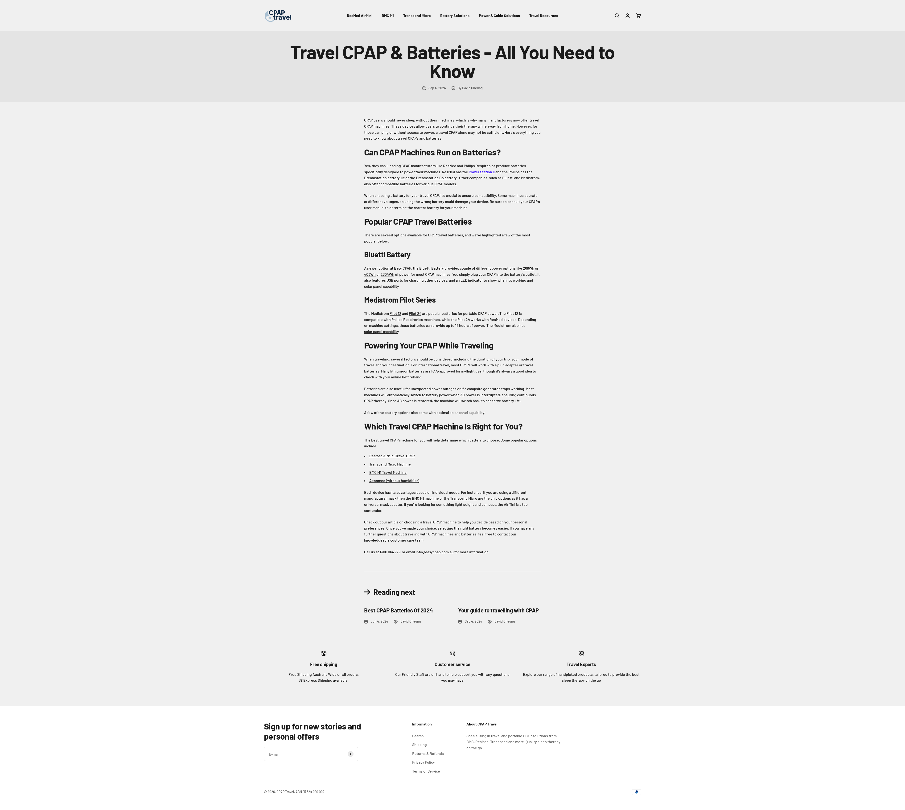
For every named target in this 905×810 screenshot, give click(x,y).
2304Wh (387, 274)
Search (418, 735)
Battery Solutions (454, 15)
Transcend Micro (417, 15)
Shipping (419, 744)
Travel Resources (543, 15)
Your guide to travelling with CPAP (498, 610)
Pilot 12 (395, 313)
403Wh (370, 274)
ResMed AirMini (359, 15)
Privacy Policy (423, 762)
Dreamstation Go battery (436, 177)
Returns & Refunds (428, 753)
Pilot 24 (415, 313)
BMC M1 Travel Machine (388, 472)
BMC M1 (388, 15)
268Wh (528, 268)
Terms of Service (426, 771)
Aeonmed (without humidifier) (394, 480)
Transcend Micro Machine (390, 464)
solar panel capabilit (380, 331)
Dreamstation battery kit (384, 177)
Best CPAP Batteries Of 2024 (398, 610)
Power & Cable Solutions (499, 15)
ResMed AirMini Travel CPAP (392, 456)
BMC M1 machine (425, 498)
